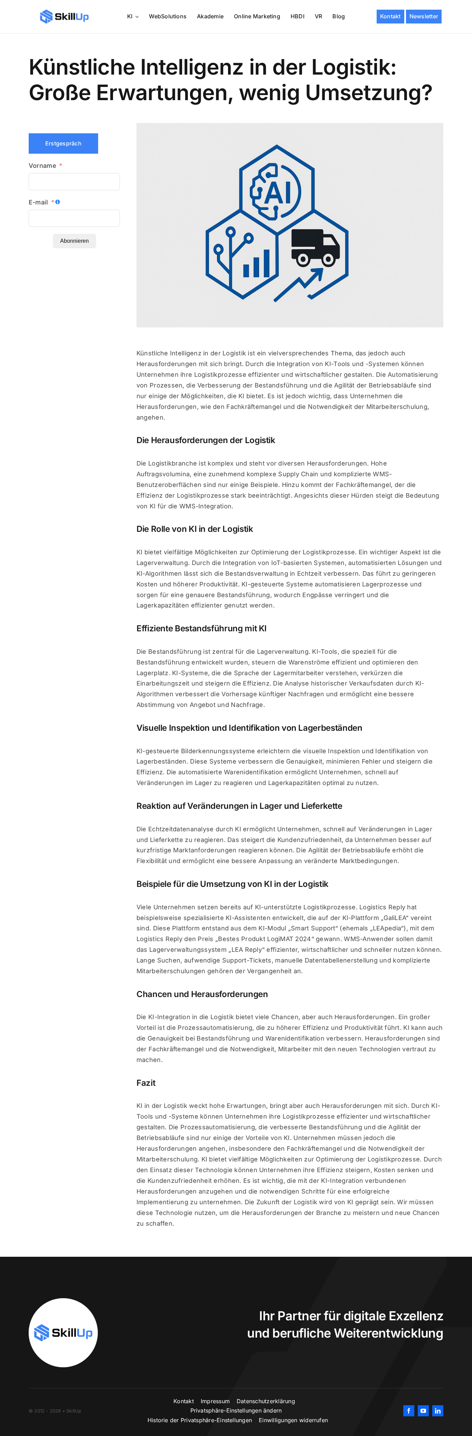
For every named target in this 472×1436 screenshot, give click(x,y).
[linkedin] (437, 1410)
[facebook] (408, 1410)
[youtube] (423, 1410)
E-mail (38, 202)
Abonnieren (74, 241)
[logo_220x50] (64, 12)
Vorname (42, 165)
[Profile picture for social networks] (63, 1301)
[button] (236, 1411)
